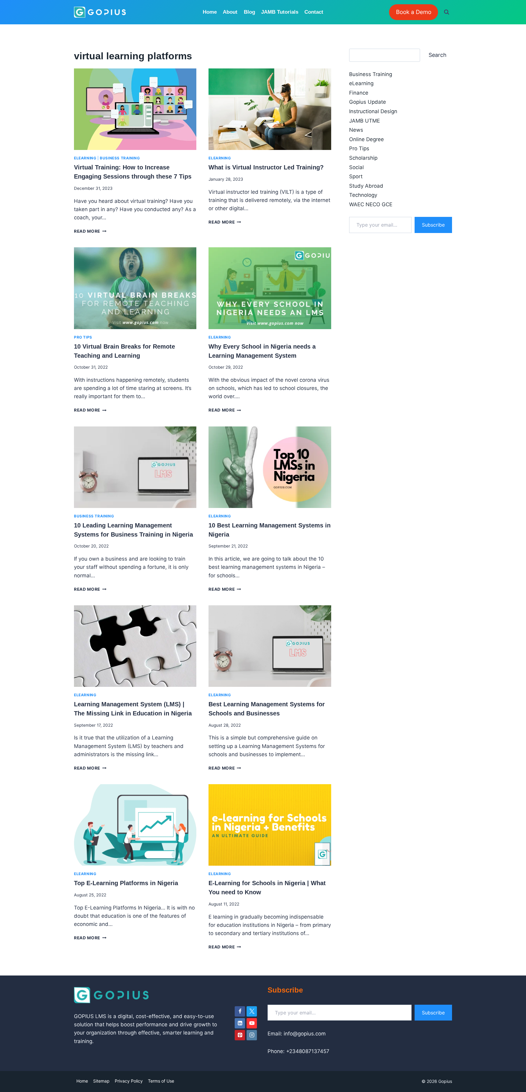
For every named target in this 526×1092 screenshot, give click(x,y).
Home (210, 12)
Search (438, 55)
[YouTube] (252, 1023)
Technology (363, 195)
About (230, 12)
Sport (356, 176)
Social (356, 167)
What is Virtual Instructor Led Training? (266, 167)
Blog (249, 12)
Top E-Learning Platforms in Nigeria (126, 883)
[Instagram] (252, 1035)
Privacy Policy (129, 1080)
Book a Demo (413, 12)
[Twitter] (252, 1011)
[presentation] (135, 109)
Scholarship (363, 158)
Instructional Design (373, 111)
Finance (358, 93)
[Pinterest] (240, 1035)
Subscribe (433, 225)
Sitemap (101, 1080)
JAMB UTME (364, 121)
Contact (313, 12)
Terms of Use (161, 1080)
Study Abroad (366, 186)
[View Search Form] (446, 12)
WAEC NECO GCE (370, 204)
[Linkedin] (240, 1023)
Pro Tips (83, 337)
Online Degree (366, 139)
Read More (90, 231)
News (356, 130)
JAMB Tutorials (279, 12)
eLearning (85, 158)
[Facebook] (240, 1011)
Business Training (120, 158)
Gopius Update (367, 102)
